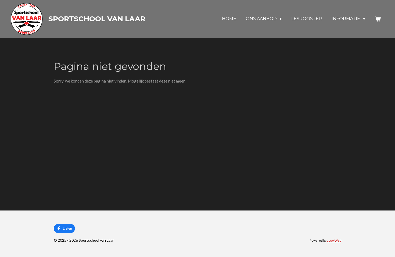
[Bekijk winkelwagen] (377, 19)
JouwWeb (334, 240)
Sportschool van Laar (96, 19)
